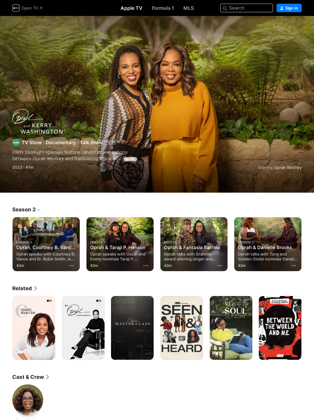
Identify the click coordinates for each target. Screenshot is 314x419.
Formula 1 (163, 8)
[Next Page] (308, 244)
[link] (25, 288)
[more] (71, 265)
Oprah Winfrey (288, 167)
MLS (188, 8)
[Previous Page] (6, 244)
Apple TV (132, 8)
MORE (130, 159)
